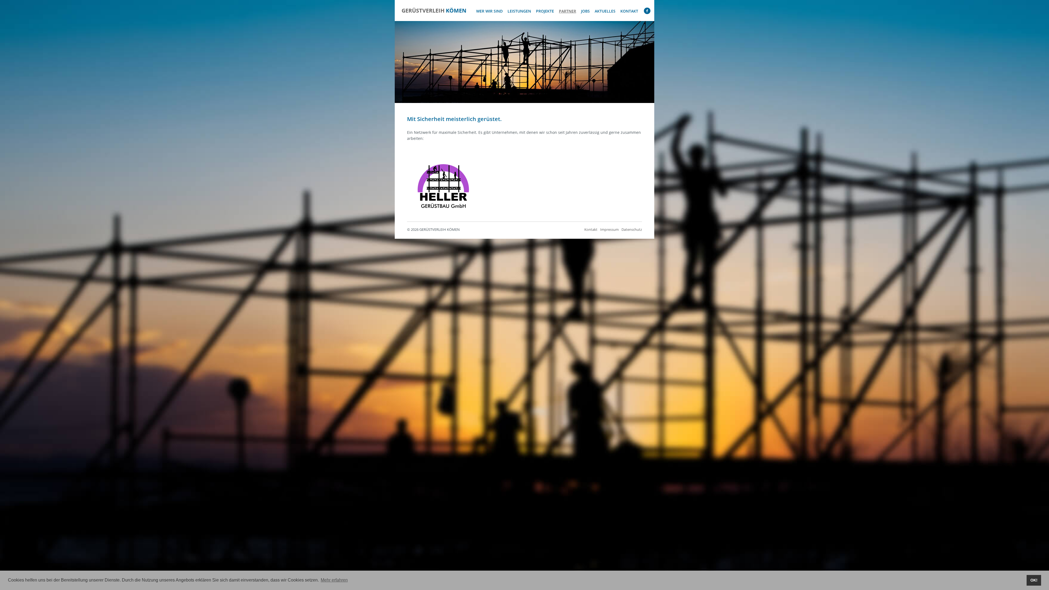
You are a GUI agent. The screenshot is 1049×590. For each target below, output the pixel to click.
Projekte (545, 11)
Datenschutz (631, 229)
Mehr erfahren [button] (334, 580)
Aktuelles (605, 11)
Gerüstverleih (434, 10)
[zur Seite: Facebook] (647, 12)
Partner (567, 11)
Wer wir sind (489, 11)
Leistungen (519, 11)
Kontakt (629, 11)
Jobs (585, 11)
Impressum (609, 229)
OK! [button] (1034, 580)
